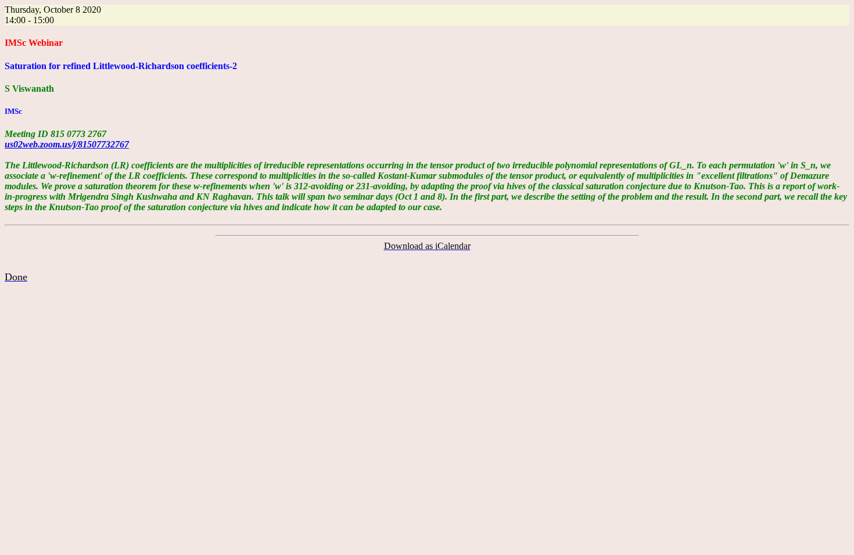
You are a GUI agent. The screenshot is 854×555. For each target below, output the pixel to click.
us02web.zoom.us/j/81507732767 (67, 144)
